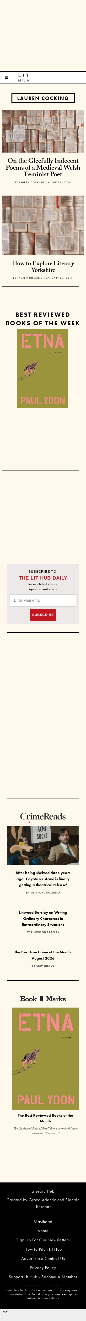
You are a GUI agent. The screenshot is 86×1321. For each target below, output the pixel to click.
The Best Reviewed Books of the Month (45, 1118)
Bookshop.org (41, 1294)
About (43, 1230)
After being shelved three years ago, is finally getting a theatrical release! (43, 878)
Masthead (43, 1221)
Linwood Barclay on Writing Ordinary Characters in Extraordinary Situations (43, 918)
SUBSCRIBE (43, 615)
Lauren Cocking (43, 98)
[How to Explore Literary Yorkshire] (43, 235)
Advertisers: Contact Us (43, 1258)
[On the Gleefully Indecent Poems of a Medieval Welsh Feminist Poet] (43, 131)
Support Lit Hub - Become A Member (43, 1276)
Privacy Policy (43, 1267)
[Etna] (42, 368)
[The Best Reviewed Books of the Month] (45, 1059)
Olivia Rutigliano (45, 892)
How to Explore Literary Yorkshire (43, 267)
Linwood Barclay (45, 932)
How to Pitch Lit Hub (43, 1249)
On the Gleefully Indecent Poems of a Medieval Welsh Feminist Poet (43, 168)
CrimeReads (45, 966)
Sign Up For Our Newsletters (43, 1240)
